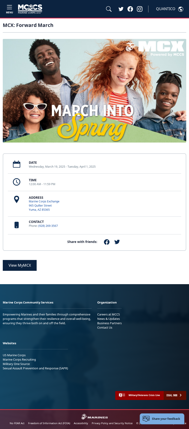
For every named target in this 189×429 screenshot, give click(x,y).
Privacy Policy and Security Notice (112, 423)
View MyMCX (20, 265)
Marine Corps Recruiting (19, 359)
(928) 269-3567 (48, 226)
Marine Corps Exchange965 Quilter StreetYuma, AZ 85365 (44, 205)
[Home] (30, 9)
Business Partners (109, 323)
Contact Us (104, 327)
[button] (130, 8)
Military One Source (16, 364)
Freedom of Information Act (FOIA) (49, 423)
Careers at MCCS (108, 314)
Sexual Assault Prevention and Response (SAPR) (35, 368)
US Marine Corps (14, 355)
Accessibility (81, 423)
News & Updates (108, 319)
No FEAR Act (17, 423)
